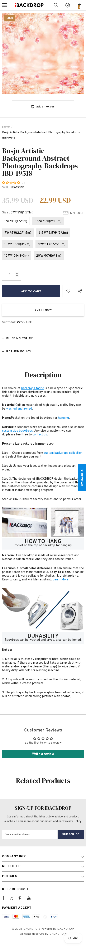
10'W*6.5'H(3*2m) (17, 244)
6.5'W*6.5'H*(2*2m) (53, 233)
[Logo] (29, 5)
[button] (11, 183)
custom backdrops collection (63, 453)
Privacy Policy (72, 821)
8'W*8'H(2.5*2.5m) (52, 244)
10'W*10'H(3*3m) (16, 256)
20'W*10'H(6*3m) (48, 256)
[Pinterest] (22, 898)
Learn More (60, 580)
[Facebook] (6, 898)
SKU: (5, 188)
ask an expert (46, 106)
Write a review (43, 754)
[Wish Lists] (68, 291)
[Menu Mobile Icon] (4, 5)
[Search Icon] (56, 5)
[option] (43, 53)
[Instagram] (13, 898)
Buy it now (43, 310)
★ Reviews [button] (81, 477)
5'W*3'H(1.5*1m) (15, 221)
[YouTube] (31, 898)
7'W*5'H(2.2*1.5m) (17, 233)
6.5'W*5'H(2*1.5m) (48, 221)
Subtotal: (9, 322)
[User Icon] (67, 5)
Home (6, 127)
